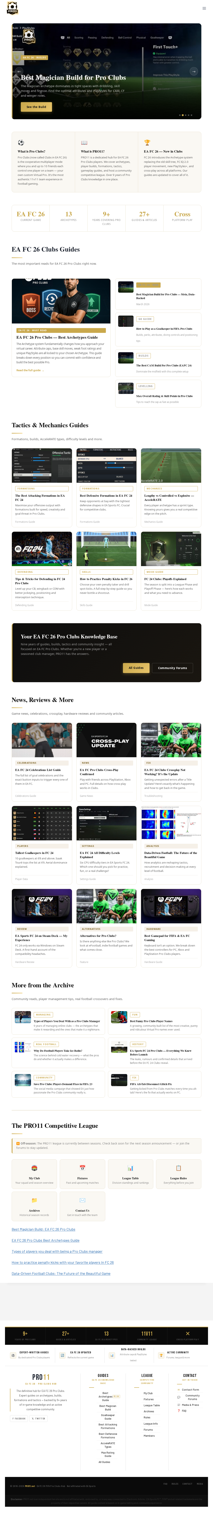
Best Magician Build (106, 1407)
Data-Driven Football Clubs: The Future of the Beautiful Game (61, 1273)
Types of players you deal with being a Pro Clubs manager (57, 1251)
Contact (187, 1483)
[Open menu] (204, 8)
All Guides (136, 668)
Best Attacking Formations (107, 1426)
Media (200, 1483)
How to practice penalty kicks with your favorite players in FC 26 (63, 1262)
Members (148, 1435)
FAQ (184, 1410)
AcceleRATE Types (106, 1445)
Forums (147, 1429)
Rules (146, 1417)
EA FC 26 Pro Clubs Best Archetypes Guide (45, 1240)
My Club (147, 1393)
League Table (151, 1405)
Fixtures (148, 1399)
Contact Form (190, 1389)
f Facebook (18, 1418)
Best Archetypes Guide (107, 1396)
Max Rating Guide (106, 1454)
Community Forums (172, 668)
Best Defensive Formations (107, 1435)
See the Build (36, 107)
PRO (41, 1377)
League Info (150, 1423)
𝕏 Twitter (38, 1418)
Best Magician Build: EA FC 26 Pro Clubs (43, 1229)
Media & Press (190, 1404)
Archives (148, 1411)
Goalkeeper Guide (106, 1416)
